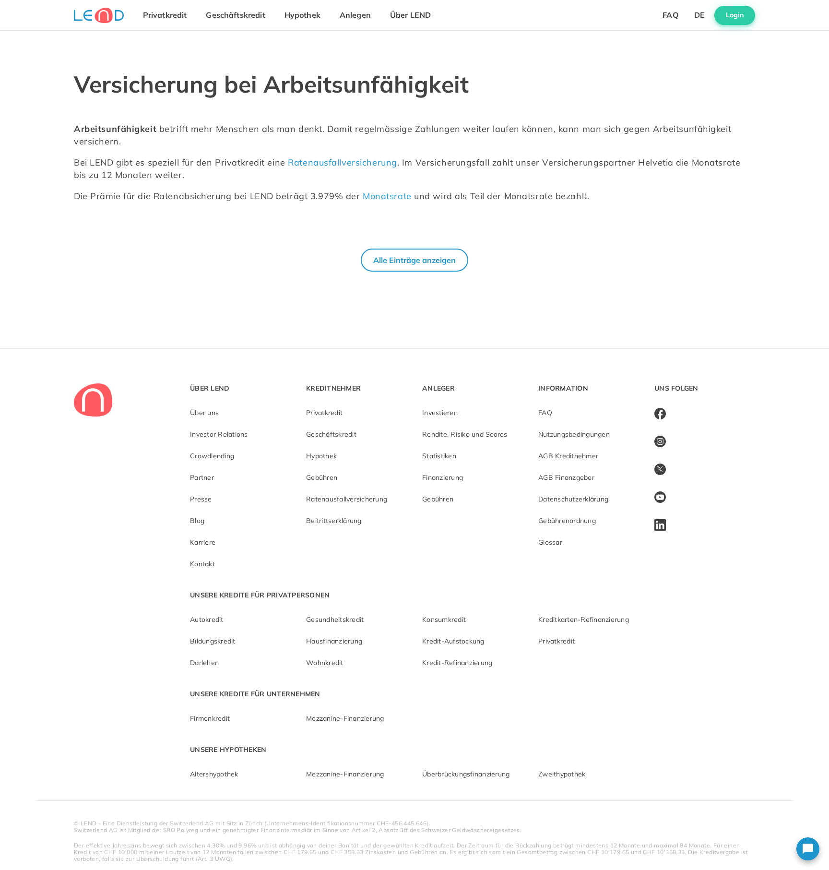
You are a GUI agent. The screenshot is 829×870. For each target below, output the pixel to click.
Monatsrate (387, 196)
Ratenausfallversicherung (342, 162)
